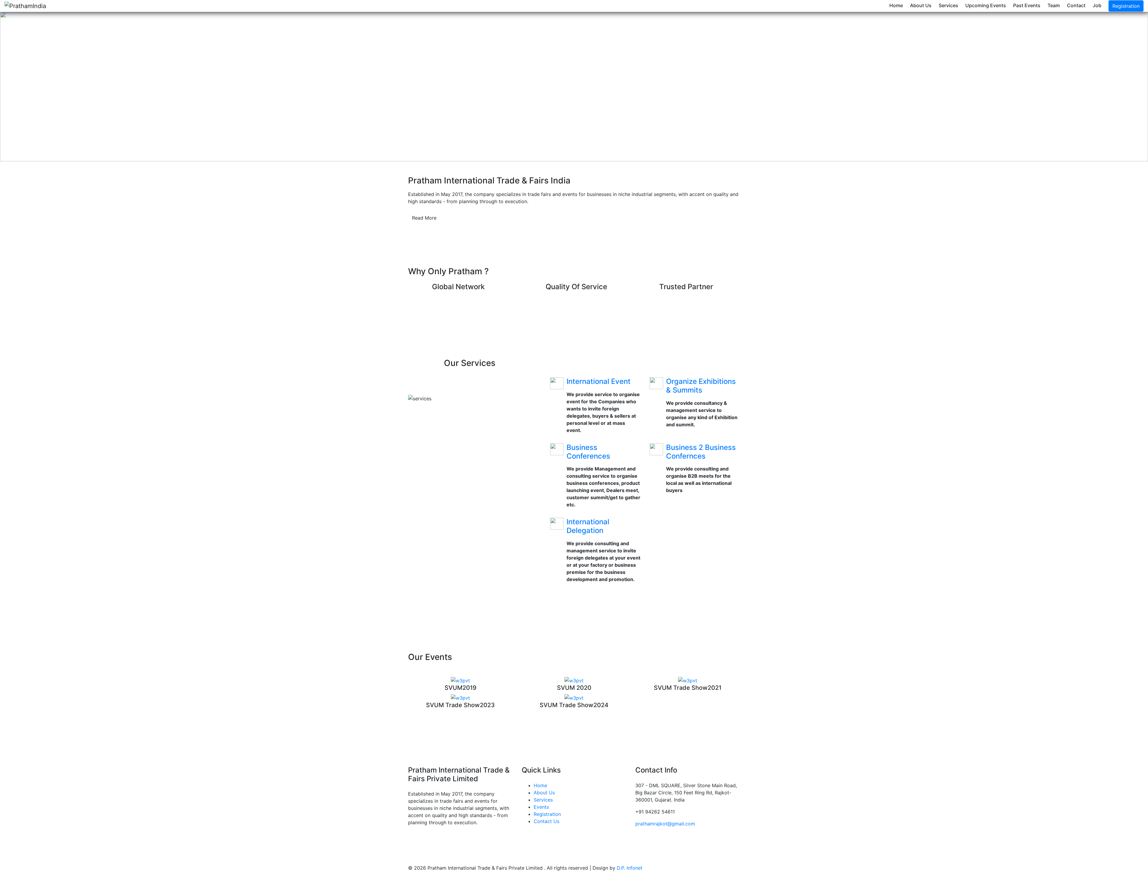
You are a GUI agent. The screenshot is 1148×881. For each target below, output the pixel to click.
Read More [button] (424, 218)
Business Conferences (588, 451)
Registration (1126, 6)
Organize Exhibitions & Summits (701, 385)
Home (896, 5)
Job (1097, 5)
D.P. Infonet (629, 868)
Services (948, 5)
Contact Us (546, 821)
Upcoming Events (985, 5)
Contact (1076, 5)
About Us (921, 5)
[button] (86, 86)
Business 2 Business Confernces (701, 451)
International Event (599, 381)
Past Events (1026, 5)
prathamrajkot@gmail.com (665, 824)
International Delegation (588, 526)
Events (541, 807)
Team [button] (1054, 5)
